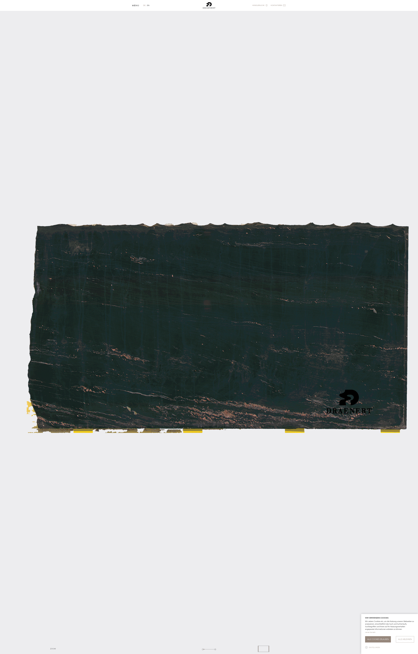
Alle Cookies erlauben (378, 639)
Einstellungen (374, 647)
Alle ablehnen (405, 639)
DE (144, 5)
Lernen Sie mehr (370, 632)
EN (148, 5)
